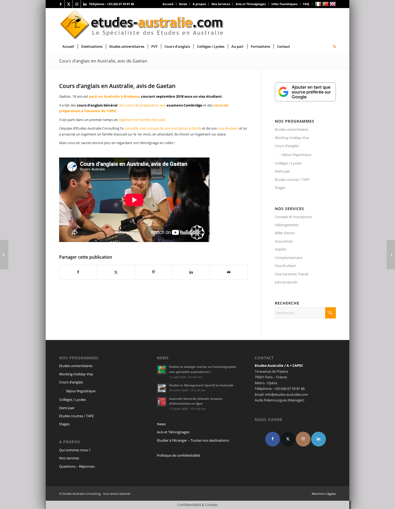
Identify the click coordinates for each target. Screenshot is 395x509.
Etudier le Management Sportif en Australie (201, 385)
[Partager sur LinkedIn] (191, 272)
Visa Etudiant (285, 265)
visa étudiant (228, 128)
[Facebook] (272, 439)
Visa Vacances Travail (291, 274)
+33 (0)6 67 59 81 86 (120, 4)
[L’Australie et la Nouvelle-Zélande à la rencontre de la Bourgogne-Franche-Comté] (4, 254)
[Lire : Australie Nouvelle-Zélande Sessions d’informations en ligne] (162, 402)
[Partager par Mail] (228, 272)
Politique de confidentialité (178, 455)
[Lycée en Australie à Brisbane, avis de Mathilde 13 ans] (391, 254)
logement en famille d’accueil (141, 119)
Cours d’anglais (287, 145)
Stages (280, 187)
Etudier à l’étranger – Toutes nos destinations (193, 440)
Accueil (168, 4)
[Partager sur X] (116, 272)
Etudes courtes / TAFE (292, 179)
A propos (199, 4)
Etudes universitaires (291, 129)
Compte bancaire (288, 257)
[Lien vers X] (69, 4)
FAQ (306, 4)
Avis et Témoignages (251, 4)
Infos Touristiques (284, 4)
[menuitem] (168, 4)
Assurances (284, 241)
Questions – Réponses (77, 466)
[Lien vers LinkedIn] (85, 4)
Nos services (69, 458)
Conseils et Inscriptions (293, 216)
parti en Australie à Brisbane (114, 96)
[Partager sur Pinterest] (153, 272)
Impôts (280, 249)
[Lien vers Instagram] (77, 4)
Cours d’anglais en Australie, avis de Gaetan (103, 61)
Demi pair (282, 171)
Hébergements (287, 224)
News (183, 4)
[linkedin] (318, 439)
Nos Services (220, 4)
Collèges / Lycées (288, 163)
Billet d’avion (285, 232)
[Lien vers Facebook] (60, 4)
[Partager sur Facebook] (78, 272)
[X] (288, 439)
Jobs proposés (286, 282)
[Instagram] (303, 439)
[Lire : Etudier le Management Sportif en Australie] (162, 388)
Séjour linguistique (296, 154)
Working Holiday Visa (292, 137)
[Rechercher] (332, 46)
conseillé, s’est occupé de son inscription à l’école (162, 128)
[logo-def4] (142, 23)
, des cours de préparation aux (139, 105)
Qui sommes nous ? (75, 450)
